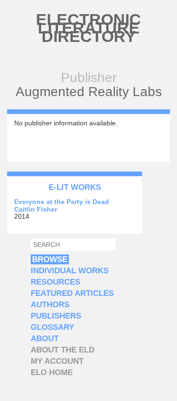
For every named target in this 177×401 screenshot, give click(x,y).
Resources (55, 282)
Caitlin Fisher (35, 209)
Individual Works (70, 270)
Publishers (56, 315)
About (45, 338)
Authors (50, 304)
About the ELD (62, 349)
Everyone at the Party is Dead (61, 201)
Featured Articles (72, 293)
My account (57, 361)
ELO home (52, 372)
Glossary (52, 327)
